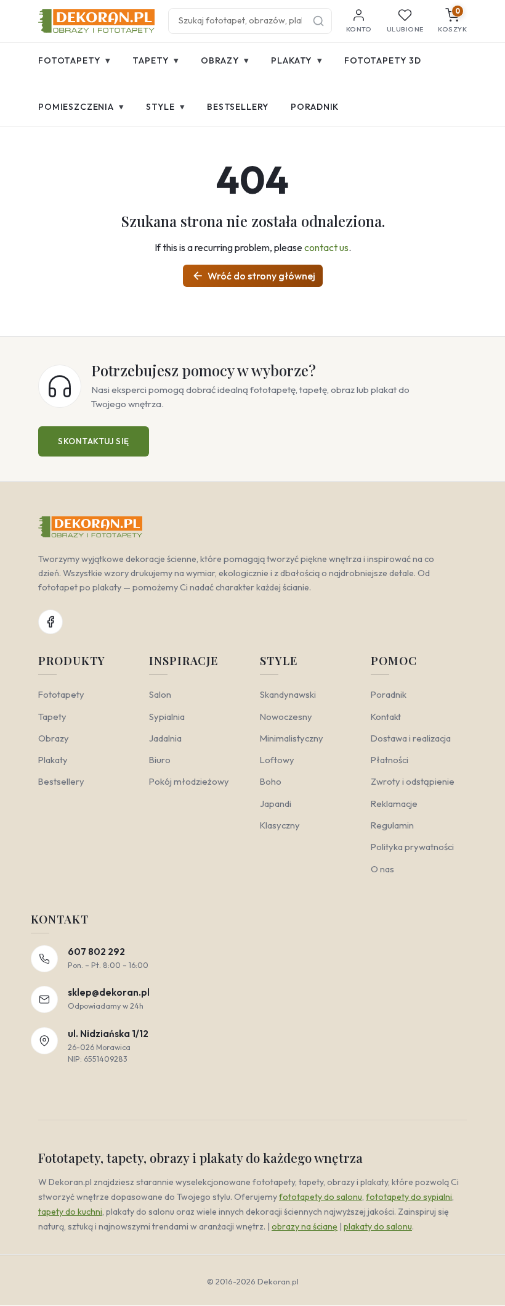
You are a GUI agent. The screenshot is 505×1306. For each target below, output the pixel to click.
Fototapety (74, 60)
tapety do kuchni (70, 1211)
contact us (326, 247)
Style (165, 106)
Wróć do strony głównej (253, 276)
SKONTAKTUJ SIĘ (93, 441)
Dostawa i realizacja (411, 738)
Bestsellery (238, 106)
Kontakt (386, 716)
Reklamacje (394, 803)
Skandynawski (288, 694)
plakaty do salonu (378, 1226)
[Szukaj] (318, 20)
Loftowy (277, 760)
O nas (382, 869)
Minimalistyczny (291, 738)
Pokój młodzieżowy (189, 781)
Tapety (155, 60)
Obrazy (225, 60)
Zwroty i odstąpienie (412, 781)
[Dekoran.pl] (96, 21)
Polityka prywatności (412, 847)
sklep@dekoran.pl (109, 992)
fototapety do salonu (320, 1196)
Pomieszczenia (81, 106)
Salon (160, 694)
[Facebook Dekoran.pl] (50, 622)
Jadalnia (165, 738)
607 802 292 (96, 951)
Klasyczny (280, 825)
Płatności (389, 760)
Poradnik (315, 106)
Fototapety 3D (382, 60)
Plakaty (297, 60)
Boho (270, 781)
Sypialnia (167, 716)
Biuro (160, 760)
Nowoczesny (286, 716)
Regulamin (392, 825)
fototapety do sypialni (409, 1196)
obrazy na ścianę (304, 1226)
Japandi (275, 803)
